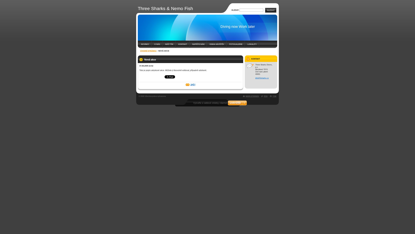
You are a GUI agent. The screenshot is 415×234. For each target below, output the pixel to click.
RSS (265, 96)
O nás (157, 44)
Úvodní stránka (148, 51)
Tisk (274, 96)
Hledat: (235, 10)
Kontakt (182, 44)
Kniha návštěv (217, 44)
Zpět (192, 85)
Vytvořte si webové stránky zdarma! (210, 103)
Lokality (252, 44)
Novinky (145, 44)
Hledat (271, 10)
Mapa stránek (252, 96)
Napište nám (198, 44)
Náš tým (169, 44)
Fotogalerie (235, 44)
